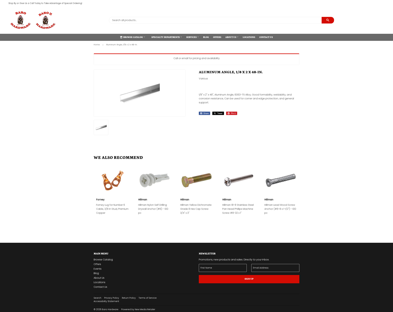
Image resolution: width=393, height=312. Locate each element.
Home (97, 44)
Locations (249, 37)
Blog (206, 37)
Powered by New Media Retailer (138, 309)
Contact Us (266, 37)
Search (97, 297)
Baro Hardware (110, 309)
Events (97, 269)
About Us (231, 37)
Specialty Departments (165, 37)
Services (191, 37)
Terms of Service (148, 297)
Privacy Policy (111, 297)
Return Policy (129, 297)
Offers (217, 37)
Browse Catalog (133, 37)
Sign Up (249, 279)
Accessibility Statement (106, 301)
